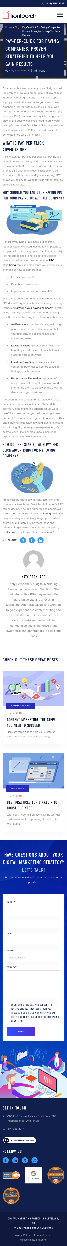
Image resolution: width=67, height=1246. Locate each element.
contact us (9, 532)
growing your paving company (34, 308)
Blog (17, 27)
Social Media (17, 788)
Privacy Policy (22, 1235)
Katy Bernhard (17, 70)
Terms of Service (43, 1235)
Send (21, 1031)
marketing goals (48, 513)
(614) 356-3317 (55, 3)
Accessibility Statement (34, 1239)
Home (8, 27)
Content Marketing (20, 706)
